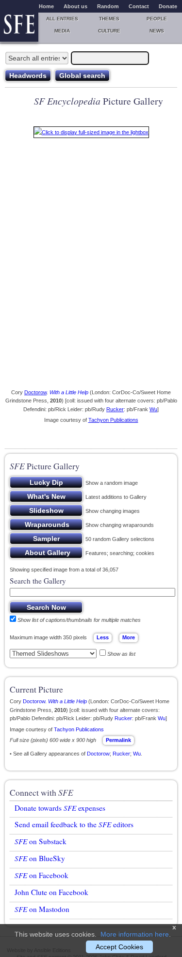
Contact (139, 6)
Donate (168, 6)
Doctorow (35, 392)
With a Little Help (69, 392)
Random (108, 6)
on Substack (40, 841)
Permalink (118, 740)
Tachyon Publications (113, 420)
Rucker (115, 409)
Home (46, 6)
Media (62, 30)
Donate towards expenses (60, 808)
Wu (153, 409)
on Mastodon (42, 909)
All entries (62, 18)
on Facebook (41, 875)
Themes (109, 18)
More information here (134, 934)
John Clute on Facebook (51, 892)
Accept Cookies (119, 947)
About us (75, 6)
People (157, 18)
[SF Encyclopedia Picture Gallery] (91, 134)
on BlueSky (40, 858)
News (156, 30)
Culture (109, 30)
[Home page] (19, 27)
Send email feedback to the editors (74, 824)
